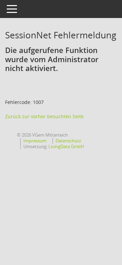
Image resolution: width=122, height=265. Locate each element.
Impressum (34, 141)
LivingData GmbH (66, 146)
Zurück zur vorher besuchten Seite (44, 116)
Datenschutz (68, 141)
